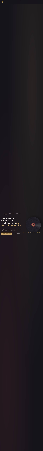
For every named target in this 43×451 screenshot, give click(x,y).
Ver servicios (17, 233)
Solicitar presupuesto (7, 233)
